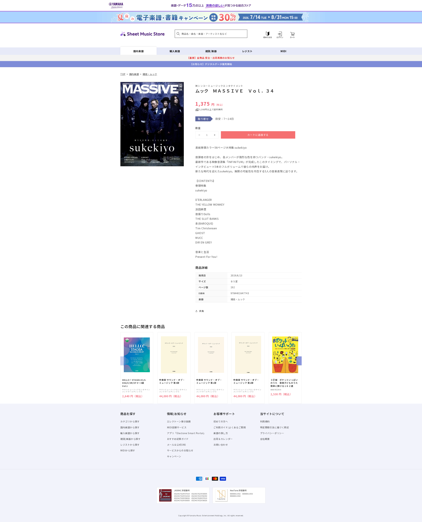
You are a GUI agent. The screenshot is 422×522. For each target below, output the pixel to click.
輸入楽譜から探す (130, 433)
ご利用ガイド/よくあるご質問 (229, 427)
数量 (198, 128)
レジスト (247, 51)
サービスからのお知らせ (180, 450)
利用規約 (265, 421)
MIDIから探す (127, 450)
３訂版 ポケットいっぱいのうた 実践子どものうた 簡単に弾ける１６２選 (285, 382)
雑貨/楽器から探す (130, 439)
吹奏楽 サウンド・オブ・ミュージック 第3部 (172, 381)
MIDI (283, 51)
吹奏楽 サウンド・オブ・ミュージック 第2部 (246, 381)
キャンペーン (174, 456)
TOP (122, 74)
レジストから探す (130, 444)
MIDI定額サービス (177, 427)
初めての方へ (220, 421)
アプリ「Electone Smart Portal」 (186, 433)
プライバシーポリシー (272, 433)
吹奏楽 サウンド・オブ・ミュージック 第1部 (209, 381)
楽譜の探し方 (220, 433)
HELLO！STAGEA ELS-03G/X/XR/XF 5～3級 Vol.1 (134, 382)
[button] (211, 34)
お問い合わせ (220, 444)
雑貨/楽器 (211, 51)
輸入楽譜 (175, 51)
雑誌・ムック (150, 74)
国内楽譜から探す (130, 427)
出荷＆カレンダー (223, 439)
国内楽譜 (138, 51)
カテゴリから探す (130, 421)
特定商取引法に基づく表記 (274, 427)
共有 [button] (201, 311)
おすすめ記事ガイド (178, 439)
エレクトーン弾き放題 (179, 421)
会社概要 (265, 439)
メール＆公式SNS (176, 444)
